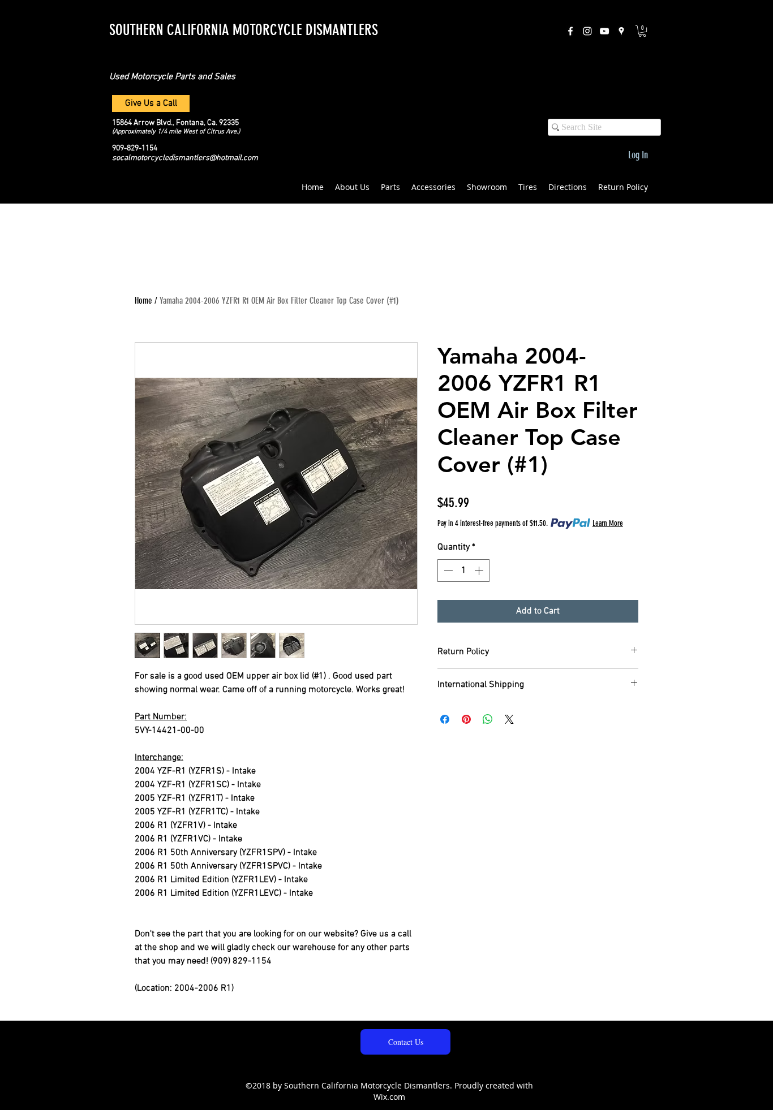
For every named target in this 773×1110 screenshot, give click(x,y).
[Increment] (480, 570)
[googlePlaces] (621, 31)
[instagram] (587, 31)
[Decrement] (447, 570)
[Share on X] (509, 719)
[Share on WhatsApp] (488, 719)
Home (143, 300)
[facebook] (570, 31)
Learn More (607, 523)
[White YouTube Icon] (604, 31)
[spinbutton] (463, 570)
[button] (642, 31)
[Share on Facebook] (445, 719)
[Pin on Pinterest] (466, 719)
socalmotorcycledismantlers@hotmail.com (185, 158)
